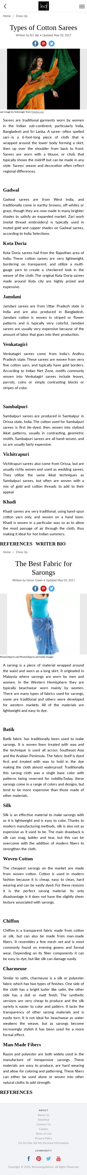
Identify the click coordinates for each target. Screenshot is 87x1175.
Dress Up (22, 16)
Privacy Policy (43, 1138)
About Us (43, 1115)
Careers (43, 1129)
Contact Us (44, 1124)
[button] (35, 44)
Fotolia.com (37, 112)
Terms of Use (44, 1133)
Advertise (43, 1119)
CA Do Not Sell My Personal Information (43, 1143)
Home (7, 16)
